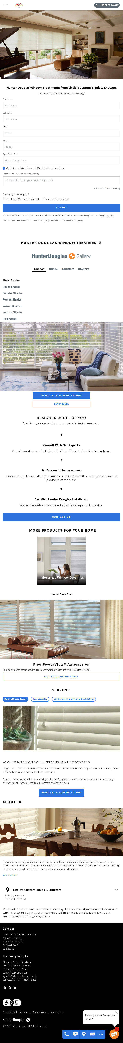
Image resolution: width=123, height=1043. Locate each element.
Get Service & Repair (58, 199)
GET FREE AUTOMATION (61, 677)
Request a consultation (61, 793)
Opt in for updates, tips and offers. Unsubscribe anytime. (35, 168)
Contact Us (61, 517)
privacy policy (108, 215)
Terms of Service (70, 220)
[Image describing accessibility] (12, 1003)
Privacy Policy (53, 220)
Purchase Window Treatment (22, 199)
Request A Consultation (61, 396)
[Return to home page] (19, 5)
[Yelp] (10, 987)
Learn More (61, 404)
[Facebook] (5, 987)
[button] (5, 5)
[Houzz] (15, 987)
